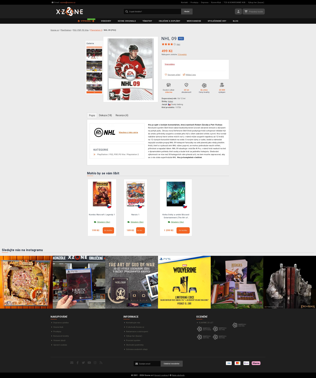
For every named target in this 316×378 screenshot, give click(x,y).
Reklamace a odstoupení (137, 332)
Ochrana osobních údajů (137, 349)
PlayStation (102, 154)
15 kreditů (182, 54)
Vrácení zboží (59, 340)
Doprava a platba (61, 323)
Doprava (204, 2)
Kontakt (184, 2)
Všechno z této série (128, 132)
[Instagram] (95, 363)
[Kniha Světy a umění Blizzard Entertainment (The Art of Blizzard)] (176, 194)
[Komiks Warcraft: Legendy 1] (102, 194)
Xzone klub (58, 327)
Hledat (186, 11)
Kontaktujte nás (133, 323)
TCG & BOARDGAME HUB (235, 2)
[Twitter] (83, 363)
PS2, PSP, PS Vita (117, 154)
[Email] (72, 363)
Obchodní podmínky (135, 345)
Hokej (170, 101)
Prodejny (194, 2)
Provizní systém (133, 340)
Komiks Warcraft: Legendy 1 (102, 215)
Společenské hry (217, 21)
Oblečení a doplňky (169, 21)
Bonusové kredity (61, 336)
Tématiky (147, 21)
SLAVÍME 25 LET (206, 323)
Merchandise (194, 21)
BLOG (235, 21)
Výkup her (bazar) (256, 2)
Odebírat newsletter (171, 364)
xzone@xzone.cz (64, 2)
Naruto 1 (135, 215)
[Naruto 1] (135, 194)
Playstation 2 (133, 154)
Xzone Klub (216, 2)
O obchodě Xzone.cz (135, 327)
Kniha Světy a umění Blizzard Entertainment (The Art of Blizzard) (176, 216)
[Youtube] (89, 363)
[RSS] (101, 363)
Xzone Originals (127, 21)
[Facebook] (78, 363)
